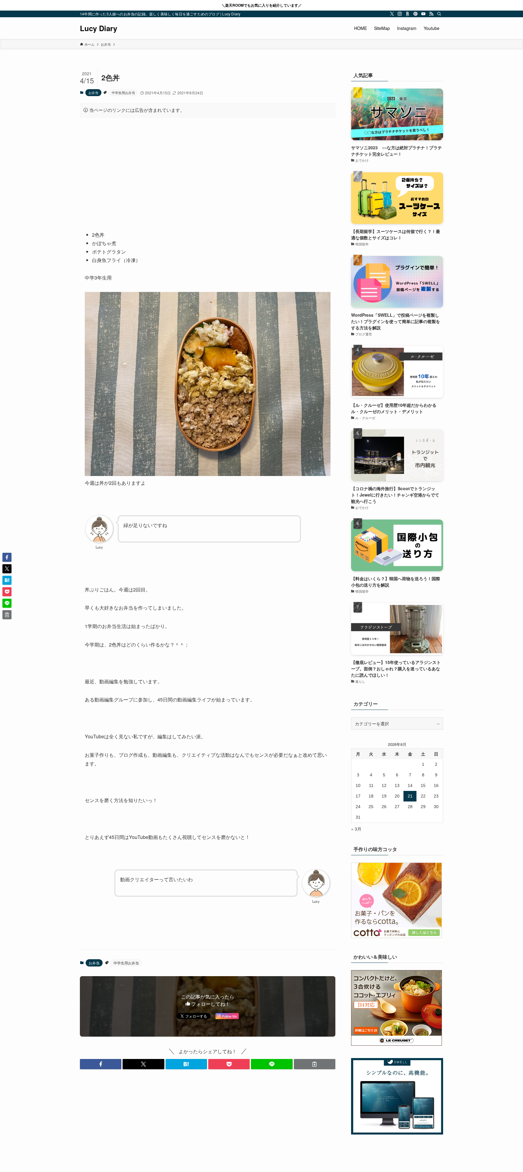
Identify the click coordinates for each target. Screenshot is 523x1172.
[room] (408, 14)
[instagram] (400, 14)
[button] (100, 1064)
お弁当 (93, 92)
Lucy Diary (98, 28)
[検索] (439, 14)
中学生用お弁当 (123, 92)
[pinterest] (415, 14)
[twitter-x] (392, 14)
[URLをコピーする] (314, 1064)
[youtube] (423, 14)
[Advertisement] (207, 169)
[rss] (431, 14)
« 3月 (356, 829)
